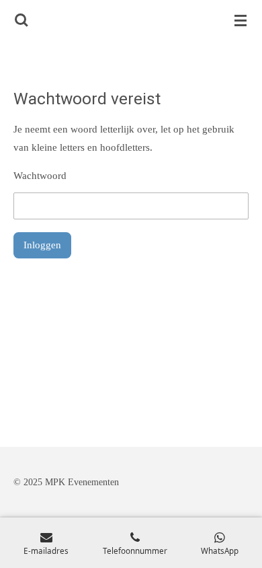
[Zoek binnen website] (21, 20)
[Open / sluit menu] (240, 20)
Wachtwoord (40, 175)
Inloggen (42, 245)
